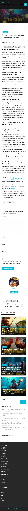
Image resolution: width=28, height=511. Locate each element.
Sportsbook (4, 498)
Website (4, 251)
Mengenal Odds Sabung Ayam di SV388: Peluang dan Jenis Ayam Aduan (12, 369)
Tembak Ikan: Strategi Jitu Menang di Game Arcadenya (13, 390)
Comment (5, 216)
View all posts (14, 292)
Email (3, 244)
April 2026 (3, 455)
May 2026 (3, 453)
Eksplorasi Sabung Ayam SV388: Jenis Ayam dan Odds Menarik (13, 350)
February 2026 (4, 461)
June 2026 (3, 450)
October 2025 (4, 471)
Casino (2, 490)
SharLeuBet (5, 2)
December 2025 (5, 466)
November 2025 (5, 469)
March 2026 (4, 458)
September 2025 (5, 474)
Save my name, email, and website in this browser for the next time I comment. (12, 262)
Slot (2, 495)
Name (4, 237)
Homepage (4, 26)
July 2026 (3, 447)
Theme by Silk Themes (14, 509)
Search (3, 399)
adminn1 (6, 42)
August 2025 (4, 477)
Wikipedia (12, 188)
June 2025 (3, 482)
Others (10, 26)
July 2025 (3, 479)
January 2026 (4, 463)
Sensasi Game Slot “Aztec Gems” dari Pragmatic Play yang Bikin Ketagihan (13, 330)
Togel (2, 500)
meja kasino (11, 202)
